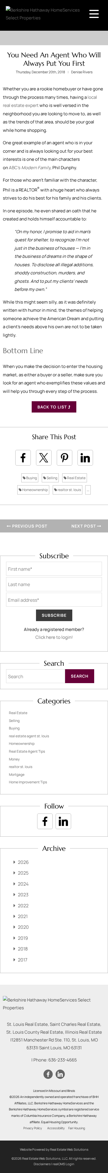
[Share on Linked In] (85, 458)
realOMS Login (63, 1164)
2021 (23, 916)
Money (14, 759)
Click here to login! (54, 637)
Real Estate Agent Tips (27, 751)
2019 (23, 938)
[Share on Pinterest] (64, 458)
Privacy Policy (32, 1128)
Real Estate (76, 477)
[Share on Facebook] (23, 458)
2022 (23, 905)
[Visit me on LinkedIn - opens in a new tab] (63, 821)
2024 (23, 884)
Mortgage (16, 774)
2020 (23, 927)
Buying (31, 477)
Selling (51, 477)
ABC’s (29, 168)
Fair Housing (76, 1128)
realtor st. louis (69, 489)
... (88, 489)
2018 (23, 949)
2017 (22, 960)
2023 (23, 894)
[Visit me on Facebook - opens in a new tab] (45, 821)
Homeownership (35, 489)
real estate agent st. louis (29, 736)
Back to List (52, 407)
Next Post (84, 526)
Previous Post (29, 526)
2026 (23, 862)
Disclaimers (42, 1164)
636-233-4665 (62, 1060)
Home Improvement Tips (28, 782)
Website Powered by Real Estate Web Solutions (54, 1149)
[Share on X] (44, 458)
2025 (23, 873)
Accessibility (56, 1128)
